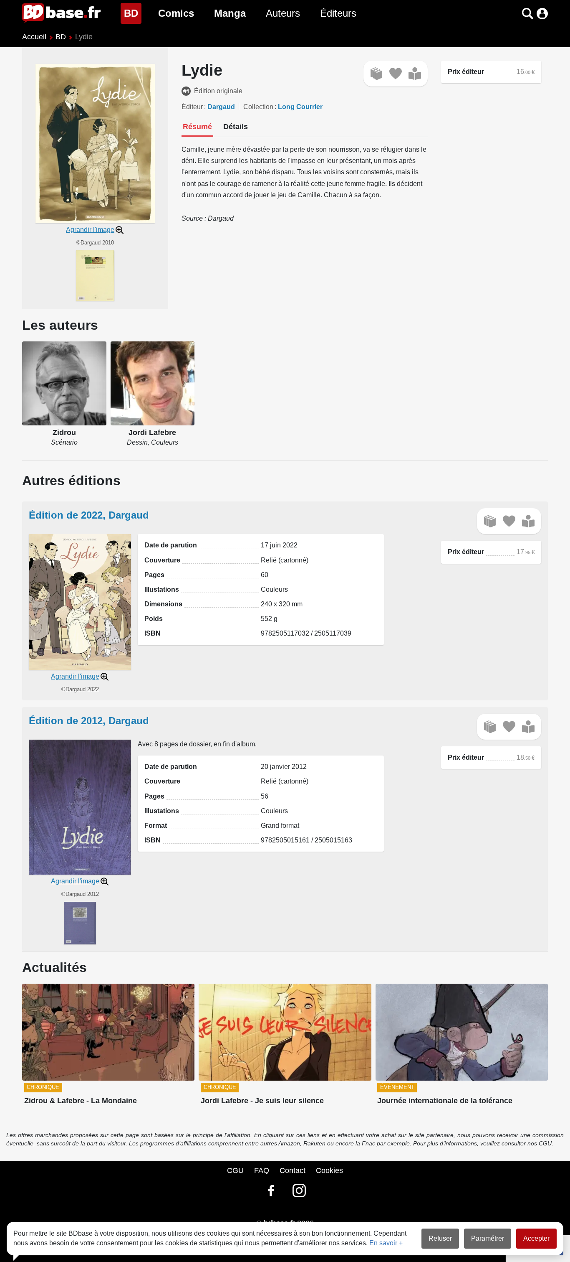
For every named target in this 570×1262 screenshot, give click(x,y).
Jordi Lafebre (152, 432)
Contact (292, 1170)
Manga (230, 13)
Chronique (43, 1087)
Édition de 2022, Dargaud (89, 515)
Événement (397, 1087)
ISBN (152, 633)
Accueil (34, 37)
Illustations (161, 589)
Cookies (329, 1170)
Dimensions (163, 604)
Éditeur (192, 106)
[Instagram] (299, 1190)
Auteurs (283, 13)
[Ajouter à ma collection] (376, 73)
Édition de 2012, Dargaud (89, 720)
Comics (176, 13)
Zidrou (64, 432)
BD (132, 13)
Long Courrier (300, 106)
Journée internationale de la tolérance (444, 1101)
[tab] (197, 127)
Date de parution (170, 545)
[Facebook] (270, 1190)
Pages (154, 574)
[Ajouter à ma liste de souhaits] (395, 73)
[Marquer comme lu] (415, 73)
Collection (258, 106)
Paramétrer (487, 1238)
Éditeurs (338, 13)
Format (155, 825)
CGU (235, 1170)
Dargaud (221, 106)
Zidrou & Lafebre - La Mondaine (80, 1101)
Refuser (440, 1238)
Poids (153, 618)
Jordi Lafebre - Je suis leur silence (262, 1101)
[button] (513, 13)
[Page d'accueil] (61, 13)
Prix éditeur (466, 71)
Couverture (162, 560)
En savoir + (386, 1243)
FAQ (261, 1170)
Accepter (536, 1238)
